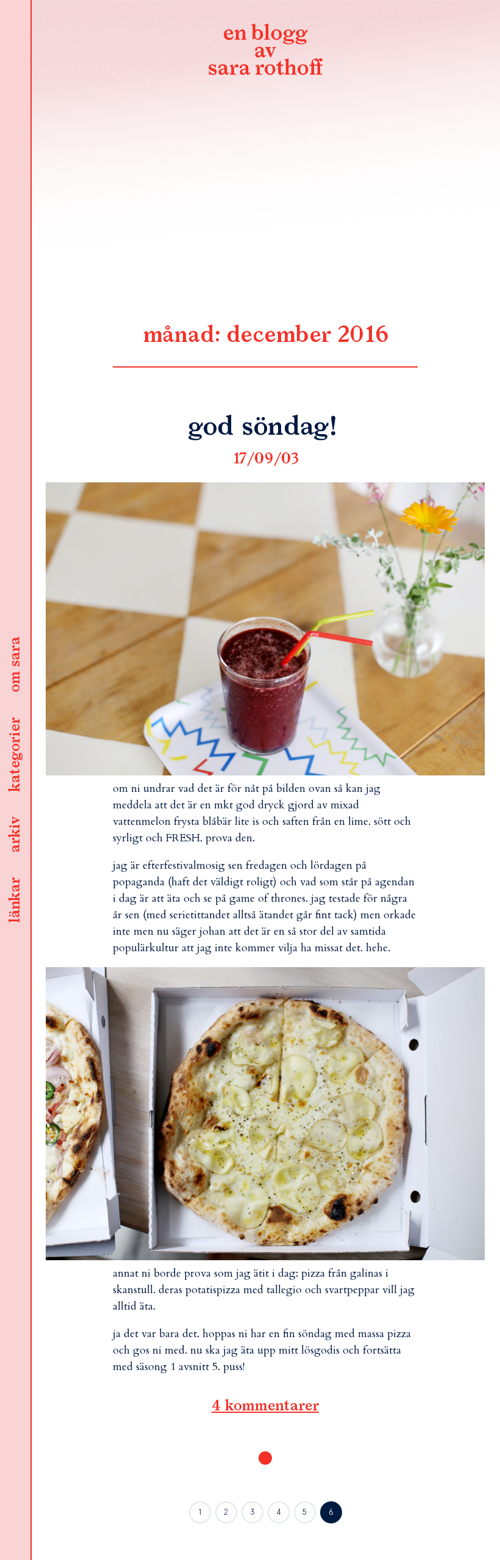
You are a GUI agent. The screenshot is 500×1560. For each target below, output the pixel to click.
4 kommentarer (265, 1406)
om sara (15, 665)
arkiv (15, 834)
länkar (15, 900)
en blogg (265, 52)
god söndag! (265, 427)
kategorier (15, 754)
